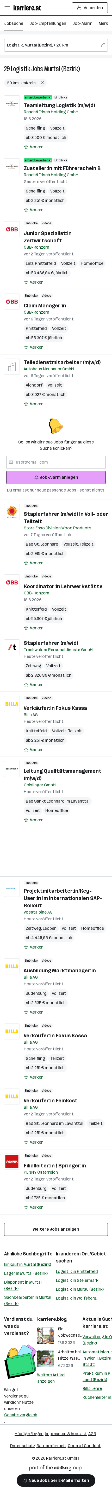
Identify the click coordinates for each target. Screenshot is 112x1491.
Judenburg (36, 993)
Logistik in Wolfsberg (76, 1298)
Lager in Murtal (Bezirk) (26, 1273)
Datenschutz (22, 1445)
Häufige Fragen (29, 1433)
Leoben (50, 928)
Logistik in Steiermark (77, 1280)
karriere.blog (52, 1319)
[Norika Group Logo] (55, 1468)
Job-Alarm (82, 23)
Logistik (20, 69)
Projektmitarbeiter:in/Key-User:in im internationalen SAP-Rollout (63, 898)
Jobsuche (13, 23)
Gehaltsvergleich (20, 1414)
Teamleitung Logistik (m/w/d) (59, 105)
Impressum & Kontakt (66, 1433)
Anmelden (93, 7)
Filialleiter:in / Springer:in (55, 1165)
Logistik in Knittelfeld (77, 1271)
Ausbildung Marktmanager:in (60, 970)
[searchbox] (56, 45)
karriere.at (95, 1326)
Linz (30, 263)
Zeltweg (33, 665)
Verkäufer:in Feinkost (51, 1100)
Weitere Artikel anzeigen (51, 1378)
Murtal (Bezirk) (62, 69)
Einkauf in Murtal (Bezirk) (27, 1264)
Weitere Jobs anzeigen (56, 1229)
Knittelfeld (45, 263)
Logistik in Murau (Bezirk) (80, 1289)
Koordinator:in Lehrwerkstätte (63, 586)
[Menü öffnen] (7, 8)
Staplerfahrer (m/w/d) (51, 643)
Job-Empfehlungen (47, 23)
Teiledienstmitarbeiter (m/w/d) (62, 362)
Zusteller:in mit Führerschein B (62, 168)
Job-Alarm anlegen (59, 477)
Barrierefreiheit (51, 1445)
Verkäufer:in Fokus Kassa (55, 708)
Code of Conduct (84, 1445)
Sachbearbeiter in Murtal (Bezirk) (27, 1300)
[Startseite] (28, 7)
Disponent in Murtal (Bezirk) (23, 1285)
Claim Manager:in (45, 305)
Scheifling (35, 128)
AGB (92, 1433)
